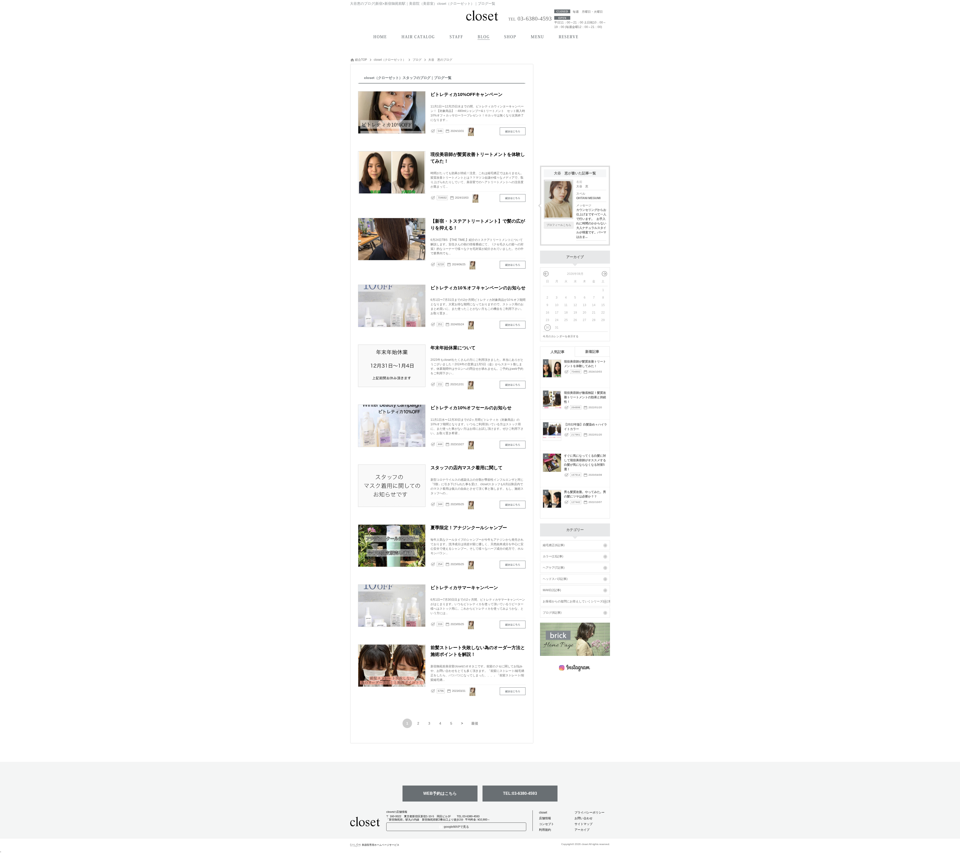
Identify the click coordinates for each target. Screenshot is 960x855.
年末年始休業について (513, 385)
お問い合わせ (583, 818)
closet (543, 812)
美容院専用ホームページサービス (380, 845)
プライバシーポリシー (589, 812)
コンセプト (546, 824)
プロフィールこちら (558, 224)
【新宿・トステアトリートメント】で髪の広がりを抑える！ (513, 265)
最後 (474, 723)
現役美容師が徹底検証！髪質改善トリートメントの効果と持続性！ (585, 397)
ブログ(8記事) (552, 612)
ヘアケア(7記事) (553, 567)
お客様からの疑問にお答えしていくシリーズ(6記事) (577, 601)
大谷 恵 (582, 186)
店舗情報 (545, 818)
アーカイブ (582, 830)
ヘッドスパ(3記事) (555, 579)
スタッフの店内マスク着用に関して (513, 504)
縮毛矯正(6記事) (553, 545)
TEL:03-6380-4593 (520, 793)
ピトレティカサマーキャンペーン (513, 624)
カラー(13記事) (553, 556)
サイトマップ (583, 824)
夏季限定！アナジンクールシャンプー (513, 564)
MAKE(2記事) (552, 590)
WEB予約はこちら (440, 793)
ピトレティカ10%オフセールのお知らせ (513, 444)
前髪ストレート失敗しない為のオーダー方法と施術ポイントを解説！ (513, 691)
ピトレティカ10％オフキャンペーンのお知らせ (513, 325)
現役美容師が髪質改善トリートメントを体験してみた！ (513, 198)
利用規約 (545, 830)
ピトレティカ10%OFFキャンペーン (513, 131)
